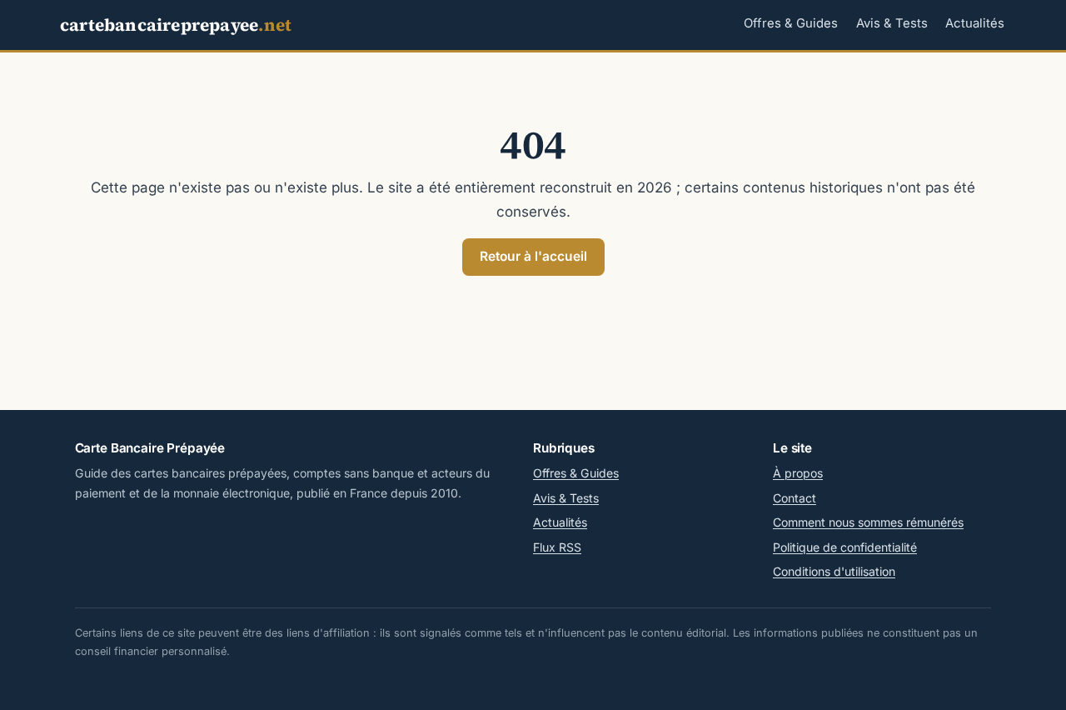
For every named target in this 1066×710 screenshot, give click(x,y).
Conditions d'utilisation (834, 571)
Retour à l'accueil (533, 256)
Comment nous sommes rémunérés (868, 522)
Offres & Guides (791, 23)
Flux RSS (557, 547)
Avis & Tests (892, 23)
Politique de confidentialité (845, 547)
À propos (798, 473)
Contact (794, 498)
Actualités (974, 23)
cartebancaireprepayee (175, 25)
